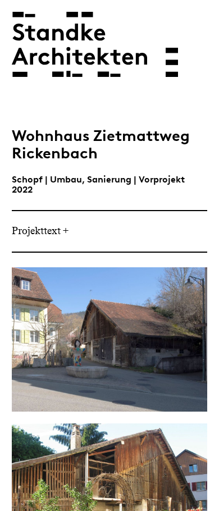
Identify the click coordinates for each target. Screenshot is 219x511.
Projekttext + (40, 231)
